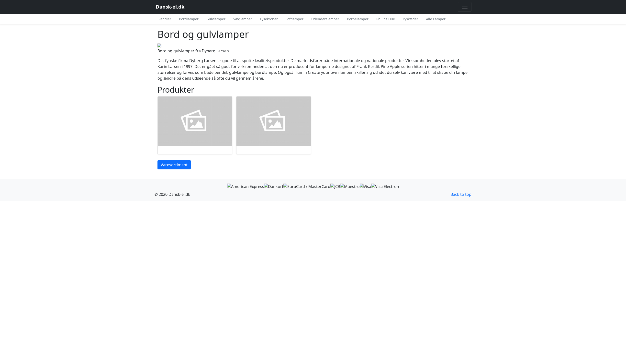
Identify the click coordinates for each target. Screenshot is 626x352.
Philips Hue (385, 19)
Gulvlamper (215, 19)
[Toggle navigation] (464, 7)
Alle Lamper (436, 19)
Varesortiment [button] (174, 164)
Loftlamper (294, 19)
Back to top (460, 194)
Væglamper (242, 19)
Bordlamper (189, 19)
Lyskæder (410, 19)
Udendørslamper (325, 19)
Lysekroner (269, 19)
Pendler (164, 19)
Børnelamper (358, 19)
